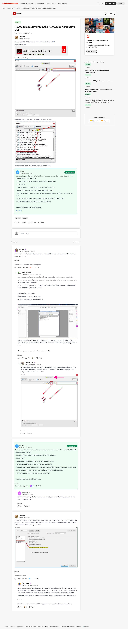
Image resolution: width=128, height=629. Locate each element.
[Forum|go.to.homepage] (10, 3)
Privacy (46, 626)
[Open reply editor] (46, 233)
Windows (25, 218)
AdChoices (86, 626)
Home (3, 8)
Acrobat (18, 8)
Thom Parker (25, 583)
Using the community (31, 626)
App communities (11, 8)
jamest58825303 (26, 492)
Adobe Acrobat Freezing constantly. (94, 62)
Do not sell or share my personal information (70, 626)
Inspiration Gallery (62, 3)
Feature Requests (50, 3)
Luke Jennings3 (29, 362)
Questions (24, 8)
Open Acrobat (110, 13)
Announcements (40, 3)
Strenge (22, 171)
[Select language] (102, 3)
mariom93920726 (26, 272)
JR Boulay (21, 249)
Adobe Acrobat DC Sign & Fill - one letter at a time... (99, 81)
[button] (110, 3)
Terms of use (40, 626)
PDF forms (17, 218)
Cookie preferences (54, 626)
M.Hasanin (22, 36)
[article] (46, 258)
